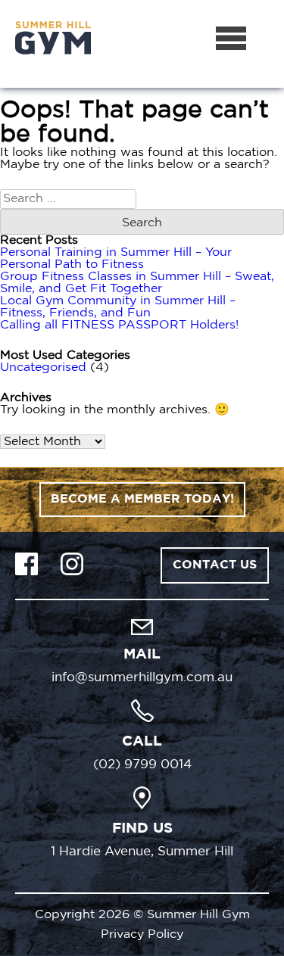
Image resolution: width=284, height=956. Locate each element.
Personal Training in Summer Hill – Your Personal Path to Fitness (116, 258)
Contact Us (215, 565)
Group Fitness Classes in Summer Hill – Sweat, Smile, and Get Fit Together (137, 282)
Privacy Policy (142, 934)
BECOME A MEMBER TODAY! (142, 499)
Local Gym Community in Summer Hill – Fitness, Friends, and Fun (118, 307)
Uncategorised (43, 367)
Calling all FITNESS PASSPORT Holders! (119, 325)
